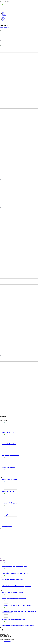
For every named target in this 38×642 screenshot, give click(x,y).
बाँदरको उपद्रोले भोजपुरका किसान (9, 444)
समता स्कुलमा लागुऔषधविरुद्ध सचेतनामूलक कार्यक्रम (12, 579)
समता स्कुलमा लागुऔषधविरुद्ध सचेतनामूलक (10, 455)
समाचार (3, 13)
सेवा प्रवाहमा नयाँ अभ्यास (7, 526)
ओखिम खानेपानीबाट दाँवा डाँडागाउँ (8, 467)
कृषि (2, 16)
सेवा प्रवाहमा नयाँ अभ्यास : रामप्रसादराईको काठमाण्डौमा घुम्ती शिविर (15, 619)
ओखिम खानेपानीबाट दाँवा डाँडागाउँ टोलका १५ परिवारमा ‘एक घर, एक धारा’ (16, 586)
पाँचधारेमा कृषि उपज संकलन (7, 515)
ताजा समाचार (2, 560)
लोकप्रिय (2, 558)
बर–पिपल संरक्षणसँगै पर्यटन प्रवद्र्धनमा (9, 503)
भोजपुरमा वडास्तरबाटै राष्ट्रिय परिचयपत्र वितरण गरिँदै (12, 592)
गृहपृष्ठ (3, 12)
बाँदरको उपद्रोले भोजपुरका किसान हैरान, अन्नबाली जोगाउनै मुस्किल (15, 573)
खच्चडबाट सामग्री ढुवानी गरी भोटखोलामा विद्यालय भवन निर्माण (14, 598)
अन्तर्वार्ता (3, 14)
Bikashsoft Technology (7, 641)
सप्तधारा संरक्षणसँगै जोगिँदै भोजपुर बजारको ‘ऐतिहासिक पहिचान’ (14, 566)
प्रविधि (3, 20)
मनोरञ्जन (3, 18)
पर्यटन (3, 17)
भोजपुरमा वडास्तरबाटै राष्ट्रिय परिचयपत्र (10, 479)
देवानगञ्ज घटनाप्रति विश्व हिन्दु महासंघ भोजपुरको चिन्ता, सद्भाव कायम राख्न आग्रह (18, 625)
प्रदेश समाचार (4, 15)
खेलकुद (3, 19)
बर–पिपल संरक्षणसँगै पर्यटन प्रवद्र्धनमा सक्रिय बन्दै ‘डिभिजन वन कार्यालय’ (17, 605)
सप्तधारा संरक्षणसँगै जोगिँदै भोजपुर (8, 432)
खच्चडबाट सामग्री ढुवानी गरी (8, 491)
